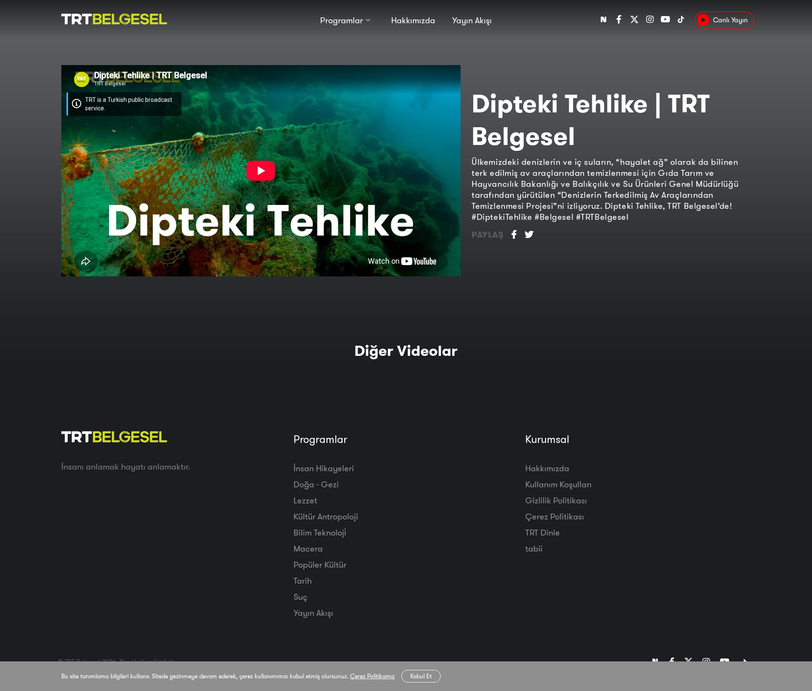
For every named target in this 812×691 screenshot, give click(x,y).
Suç (300, 596)
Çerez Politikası (554, 516)
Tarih (303, 580)
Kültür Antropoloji (326, 516)
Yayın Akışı (472, 20)
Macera (308, 548)
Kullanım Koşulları (558, 484)
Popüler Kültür (320, 564)
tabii (534, 548)
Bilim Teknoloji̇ (320, 532)
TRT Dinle (542, 532)
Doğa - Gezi (316, 484)
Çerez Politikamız (372, 676)
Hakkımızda (413, 20)
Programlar (341, 20)
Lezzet (305, 500)
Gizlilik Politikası (556, 500)
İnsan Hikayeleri (324, 468)
